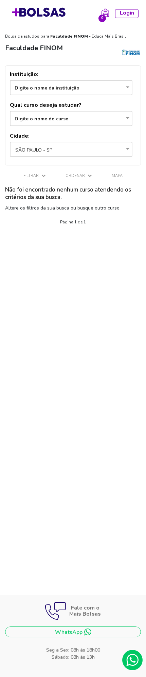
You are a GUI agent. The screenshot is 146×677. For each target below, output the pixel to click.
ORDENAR (76, 175)
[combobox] (71, 87)
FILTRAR (31, 175)
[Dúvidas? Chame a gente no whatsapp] (132, 660)
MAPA (117, 175)
